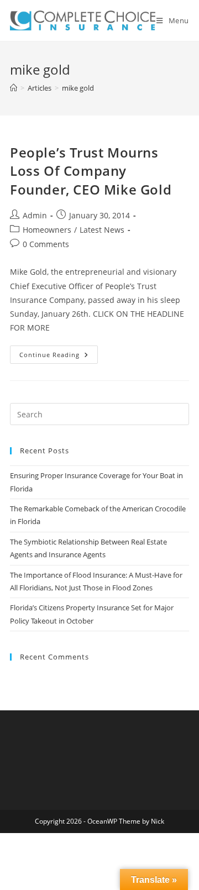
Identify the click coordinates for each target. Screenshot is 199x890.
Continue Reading (58, 356)
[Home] (13, 88)
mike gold (78, 88)
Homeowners (47, 229)
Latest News (102, 229)
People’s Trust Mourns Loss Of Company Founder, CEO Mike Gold (90, 170)
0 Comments (46, 244)
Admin (35, 215)
